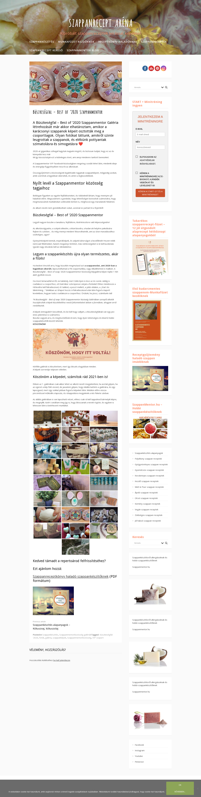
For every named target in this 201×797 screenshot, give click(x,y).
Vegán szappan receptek (146, 509)
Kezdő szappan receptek (146, 481)
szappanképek (59, 637)
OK (180, 785)
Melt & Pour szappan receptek (149, 487)
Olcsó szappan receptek (146, 498)
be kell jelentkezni (61, 660)
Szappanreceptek (154, 41)
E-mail (139, 129)
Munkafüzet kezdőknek (76, 41)
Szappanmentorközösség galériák (75, 634)
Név (138, 142)
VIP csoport (98, 637)
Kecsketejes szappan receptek (149, 475)
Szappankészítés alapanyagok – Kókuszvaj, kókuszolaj (51, 625)
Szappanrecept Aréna (101, 22)
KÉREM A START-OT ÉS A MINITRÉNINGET (150, 193)
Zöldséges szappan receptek (148, 515)
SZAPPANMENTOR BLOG (83, 50)
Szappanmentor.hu (141, 566)
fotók (41, 637)
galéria (48, 637)
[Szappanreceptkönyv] (53, 614)
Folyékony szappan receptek (148, 458)
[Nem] (197, 788)
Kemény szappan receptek (147, 503)
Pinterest (139, 761)
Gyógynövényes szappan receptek (151, 464)
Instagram (140, 750)
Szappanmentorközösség (79, 637)
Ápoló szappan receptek (146, 492)
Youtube (139, 756)
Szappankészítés (41, 41)
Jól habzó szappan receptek (148, 520)
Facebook (139, 744)
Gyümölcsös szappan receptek (149, 470)
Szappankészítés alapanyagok (149, 453)
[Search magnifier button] (166, 87)
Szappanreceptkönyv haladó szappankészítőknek (71, 576)
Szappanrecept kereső (46, 50)
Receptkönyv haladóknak (117, 41)
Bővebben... (180, 791)
